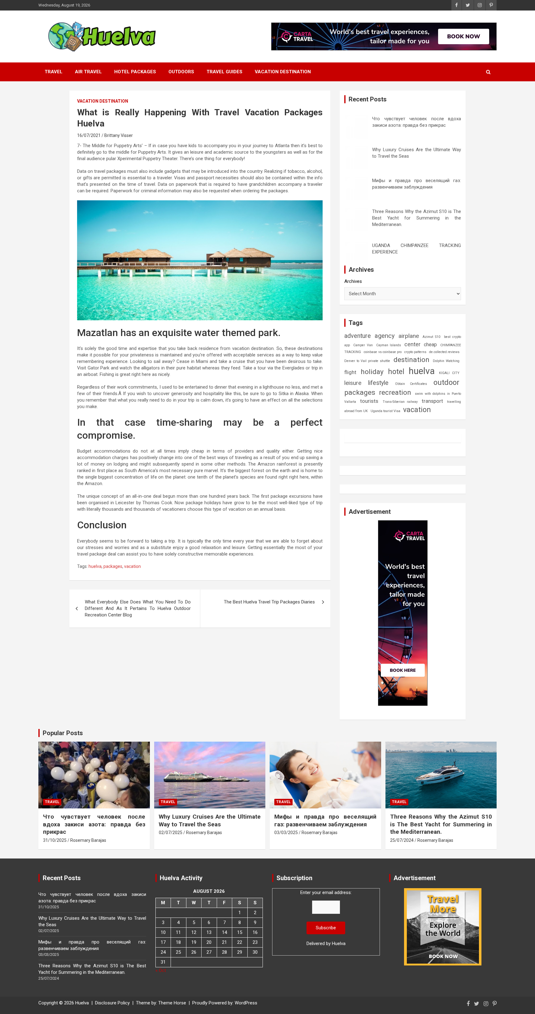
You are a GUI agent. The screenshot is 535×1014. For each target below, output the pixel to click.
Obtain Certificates (411, 384)
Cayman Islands (388, 345)
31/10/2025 (55, 840)
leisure (352, 382)
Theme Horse (172, 1003)
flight (350, 372)
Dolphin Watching (446, 361)
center (412, 344)
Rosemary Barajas (88, 840)
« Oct (160, 970)
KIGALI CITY (449, 373)
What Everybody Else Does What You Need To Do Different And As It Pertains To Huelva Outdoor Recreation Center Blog (138, 608)
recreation (395, 392)
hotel (396, 371)
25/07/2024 (402, 840)
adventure (357, 335)
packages (112, 566)
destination (411, 360)
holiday (372, 372)
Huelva (339, 943)
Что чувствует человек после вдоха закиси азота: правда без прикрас (94, 824)
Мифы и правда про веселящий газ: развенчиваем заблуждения (325, 820)
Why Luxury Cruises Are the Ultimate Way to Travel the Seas (210, 820)
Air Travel (88, 72)
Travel (54, 72)
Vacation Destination (283, 72)
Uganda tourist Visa (385, 411)
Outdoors (181, 72)
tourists (369, 401)
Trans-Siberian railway (400, 402)
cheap (430, 344)
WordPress (246, 1003)
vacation (132, 566)
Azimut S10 (431, 337)
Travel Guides (224, 72)
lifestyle (378, 382)
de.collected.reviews (444, 352)
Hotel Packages (135, 72)
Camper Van (362, 345)
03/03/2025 (286, 832)
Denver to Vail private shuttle (367, 361)
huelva (95, 566)
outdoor (446, 382)
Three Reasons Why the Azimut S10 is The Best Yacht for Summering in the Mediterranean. (416, 218)
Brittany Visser (118, 135)
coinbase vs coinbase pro (382, 352)
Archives (353, 281)
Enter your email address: (326, 918)
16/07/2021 (89, 135)
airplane (408, 335)
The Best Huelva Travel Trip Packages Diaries (269, 602)
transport (432, 401)
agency (385, 335)
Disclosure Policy (112, 1003)
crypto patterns (415, 352)
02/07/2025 (170, 832)
